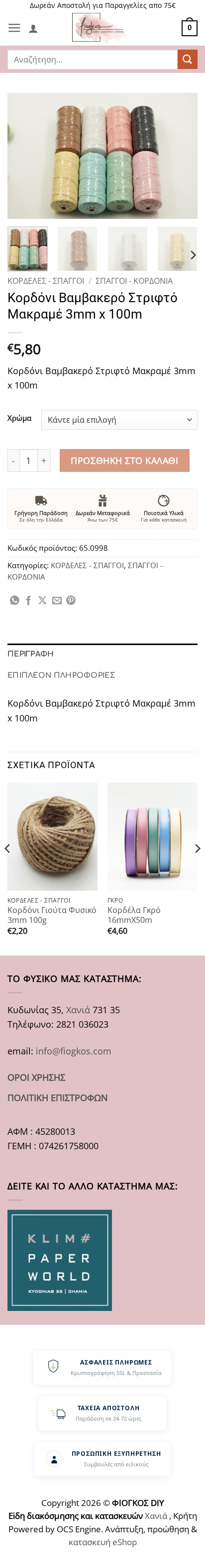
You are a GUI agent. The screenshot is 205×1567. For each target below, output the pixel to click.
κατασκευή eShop (103, 1542)
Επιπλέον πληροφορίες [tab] (61, 675)
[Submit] (188, 59)
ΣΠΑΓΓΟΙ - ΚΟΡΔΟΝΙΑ (134, 280)
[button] (14, 28)
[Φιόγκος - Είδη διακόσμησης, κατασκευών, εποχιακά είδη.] (102, 28)
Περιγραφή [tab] (30, 654)
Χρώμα (19, 418)
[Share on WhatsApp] (14, 601)
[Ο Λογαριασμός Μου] (33, 28)
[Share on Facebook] (28, 601)
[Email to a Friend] (57, 601)
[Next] (181, 155)
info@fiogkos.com (73, 1051)
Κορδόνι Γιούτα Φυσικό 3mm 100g (52, 915)
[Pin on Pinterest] (71, 601)
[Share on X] (42, 601)
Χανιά (78, 1009)
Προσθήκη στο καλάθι (124, 460)
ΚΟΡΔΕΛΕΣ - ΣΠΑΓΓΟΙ (45, 280)
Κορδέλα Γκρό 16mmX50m (134, 915)
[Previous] (24, 155)
